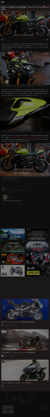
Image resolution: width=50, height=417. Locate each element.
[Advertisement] (25, 17)
